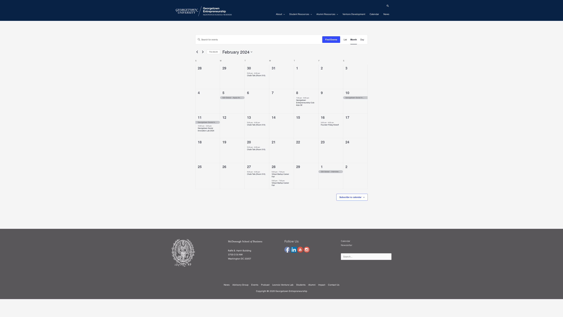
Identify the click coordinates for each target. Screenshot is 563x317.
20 (249, 141)
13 (249, 117)
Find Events (331, 39)
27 (249, 166)
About (279, 14)
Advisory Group (240, 284)
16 (323, 117)
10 (347, 92)
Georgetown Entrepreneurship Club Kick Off (305, 102)
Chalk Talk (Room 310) (256, 75)
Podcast (265, 284)
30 (249, 67)
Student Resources (299, 14)
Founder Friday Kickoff (330, 124)
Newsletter (346, 245)
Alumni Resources (325, 14)
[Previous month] (197, 52)
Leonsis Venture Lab (282, 284)
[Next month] (203, 52)
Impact (321, 284)
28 (273, 166)
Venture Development (353, 14)
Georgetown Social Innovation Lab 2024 (206, 129)
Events (254, 284)
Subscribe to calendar (350, 197)
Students (301, 284)
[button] (329, 6)
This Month (213, 51)
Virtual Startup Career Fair (280, 175)
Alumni (312, 284)
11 (200, 117)
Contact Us (333, 284)
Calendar (374, 14)
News (386, 14)
